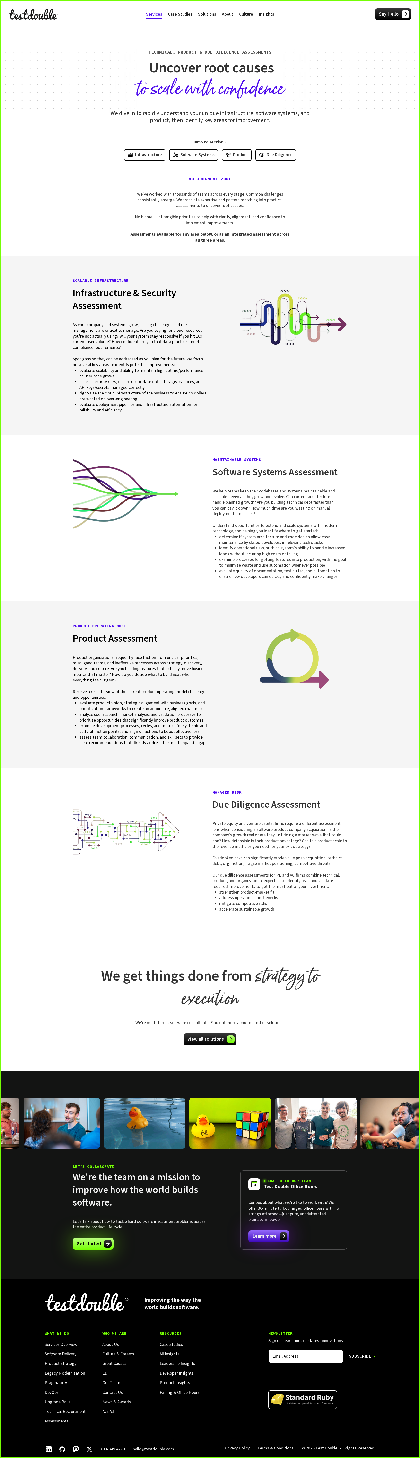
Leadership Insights (177, 1363)
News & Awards (116, 1402)
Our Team (111, 1383)
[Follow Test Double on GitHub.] (62, 1449)
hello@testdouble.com (153, 1449)
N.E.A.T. (108, 1411)
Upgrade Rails (57, 1402)
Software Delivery (60, 1354)
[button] (154, 14)
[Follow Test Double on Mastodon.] (76, 1449)
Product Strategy (60, 1363)
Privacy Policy (237, 1448)
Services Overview (61, 1344)
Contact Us (112, 1392)
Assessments (57, 1421)
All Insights (169, 1354)
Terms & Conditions (275, 1448)
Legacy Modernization (65, 1373)
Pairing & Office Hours (180, 1392)
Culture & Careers (118, 1354)
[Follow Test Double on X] (89, 1449)
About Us (110, 1344)
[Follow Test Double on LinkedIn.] (48, 1449)
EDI (105, 1373)
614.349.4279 (113, 1449)
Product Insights (175, 1383)
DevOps (52, 1392)
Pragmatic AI (56, 1383)
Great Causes (114, 1363)
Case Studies (180, 14)
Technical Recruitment (65, 1411)
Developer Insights (176, 1373)
